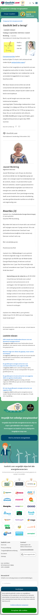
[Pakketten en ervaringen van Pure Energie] (31, 493)
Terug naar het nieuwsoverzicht (12, 21)
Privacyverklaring (6, 548)
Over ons (3, 545)
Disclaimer (4, 553)
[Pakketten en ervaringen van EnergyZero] (7, 520)
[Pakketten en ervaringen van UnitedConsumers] (31, 527)
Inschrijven (19, 589)
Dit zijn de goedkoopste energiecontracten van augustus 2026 (17, 389)
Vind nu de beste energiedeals (19, 438)
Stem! (22, 5)
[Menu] (36, 3)
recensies (30, 16)
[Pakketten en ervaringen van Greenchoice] (7, 484)
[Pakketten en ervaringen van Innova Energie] (19, 534)
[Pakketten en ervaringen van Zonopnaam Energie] (19, 527)
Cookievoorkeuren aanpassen (19, 605)
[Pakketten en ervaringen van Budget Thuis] (19, 513)
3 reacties (13, 36)
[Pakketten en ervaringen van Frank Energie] (31, 513)
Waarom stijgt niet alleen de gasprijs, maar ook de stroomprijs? (18, 353)
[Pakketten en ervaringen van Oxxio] (31, 506)
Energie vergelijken (9, 14)
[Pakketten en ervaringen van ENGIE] (7, 499)
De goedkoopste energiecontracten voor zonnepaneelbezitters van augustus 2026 (15, 365)
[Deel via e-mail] (19, 127)
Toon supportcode (29, 554)
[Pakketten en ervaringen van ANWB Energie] (7, 534)
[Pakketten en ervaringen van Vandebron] (19, 484)
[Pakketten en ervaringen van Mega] (31, 520)
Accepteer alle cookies (19, 610)
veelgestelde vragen (18, 62)
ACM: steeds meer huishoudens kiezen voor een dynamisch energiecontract (17, 340)
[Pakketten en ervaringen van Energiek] (7, 506)
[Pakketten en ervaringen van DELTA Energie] (7, 513)
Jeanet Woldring (11, 166)
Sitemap (3, 556)
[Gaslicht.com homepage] (10, 3)
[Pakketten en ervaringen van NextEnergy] (19, 520)
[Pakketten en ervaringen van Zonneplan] (31, 534)
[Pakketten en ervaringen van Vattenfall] (31, 484)
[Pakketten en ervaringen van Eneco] (19, 493)
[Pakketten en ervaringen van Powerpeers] (7, 493)
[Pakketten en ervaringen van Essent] (19, 499)
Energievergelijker (9, 57)
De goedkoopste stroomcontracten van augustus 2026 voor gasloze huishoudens (18, 377)
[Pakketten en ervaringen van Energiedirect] (19, 506)
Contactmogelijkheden (26, 550)
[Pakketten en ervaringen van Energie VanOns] (7, 527)
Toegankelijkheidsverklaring (9, 551)
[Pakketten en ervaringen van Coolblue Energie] (31, 499)
